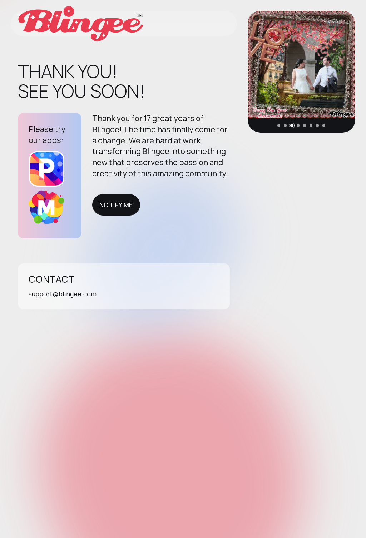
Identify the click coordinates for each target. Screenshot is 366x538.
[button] (278, 125)
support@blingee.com (63, 294)
